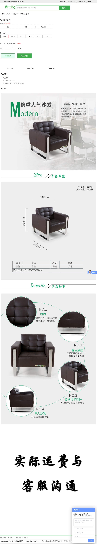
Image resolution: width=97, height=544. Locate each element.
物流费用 (18, 537)
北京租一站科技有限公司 (16, 541)
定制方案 (62, 1)
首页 (3, 14)
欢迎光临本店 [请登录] (10, 1)
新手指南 (3, 537)
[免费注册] (21, 1)
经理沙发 (15, 14)
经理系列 (8, 14)
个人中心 (72, 1)
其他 (25, 537)
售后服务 (10, 537)
